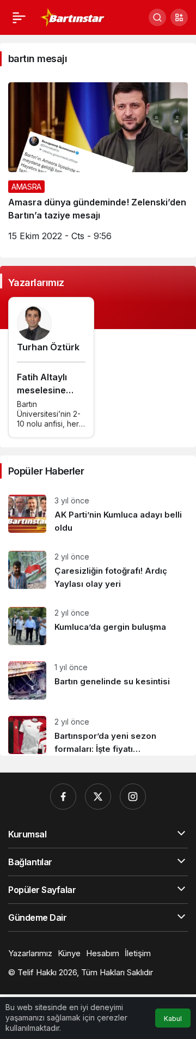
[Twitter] (98, 796)
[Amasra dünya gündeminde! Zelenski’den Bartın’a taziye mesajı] (98, 166)
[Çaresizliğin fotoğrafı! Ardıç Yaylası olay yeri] (98, 571)
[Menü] (19, 17)
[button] (179, 17)
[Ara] (157, 17)
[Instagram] (133, 796)
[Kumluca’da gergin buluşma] (98, 626)
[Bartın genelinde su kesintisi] (98, 680)
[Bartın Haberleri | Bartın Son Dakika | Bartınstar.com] (73, 16)
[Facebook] (63, 796)
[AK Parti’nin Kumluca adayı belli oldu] (98, 515)
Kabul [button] (173, 1018)
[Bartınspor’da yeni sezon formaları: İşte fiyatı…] (98, 732)
